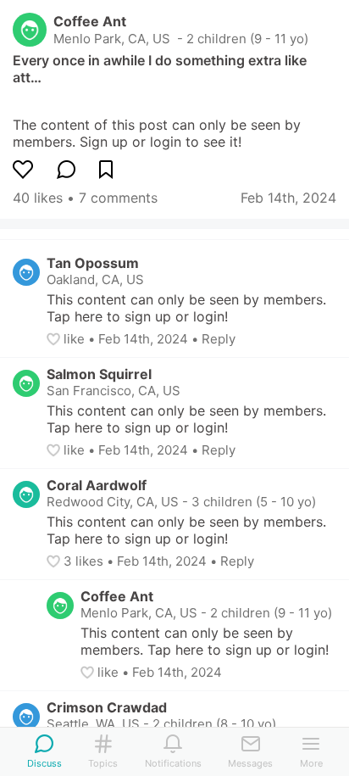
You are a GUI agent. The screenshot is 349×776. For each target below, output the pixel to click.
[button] (55, 339)
